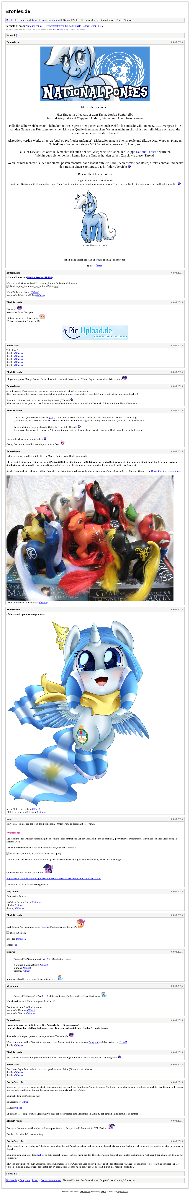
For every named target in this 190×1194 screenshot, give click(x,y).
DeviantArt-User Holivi (39, 277)
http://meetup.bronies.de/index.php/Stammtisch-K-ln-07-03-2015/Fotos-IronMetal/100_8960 (53, 878)
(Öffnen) (99, 265)
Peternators (12, 345)
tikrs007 (123, 1042)
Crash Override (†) (16, 1082)
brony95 (10, 951)
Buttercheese (13, 42)
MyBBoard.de (85, 1191)
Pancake (45, 926)
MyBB (103, 1191)
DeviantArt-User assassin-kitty (166, 471)
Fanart (35, 20)
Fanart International (51, 20)
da (16, 944)
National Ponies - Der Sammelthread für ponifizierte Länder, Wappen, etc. (65, 25)
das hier (40, 1154)
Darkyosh (21, 938)
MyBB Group (122, 1191)
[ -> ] (52, 417)
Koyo (9, 819)
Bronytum (24, 20)
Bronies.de (17, 11)
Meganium (12, 891)
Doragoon (94, 1042)
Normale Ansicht (59, 29)
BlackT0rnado (14, 302)
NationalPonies (146, 152)
